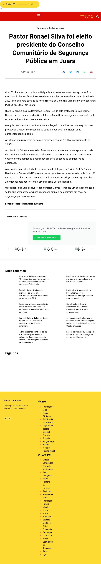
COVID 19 (47, 535)
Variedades (48, 463)
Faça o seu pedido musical (48, 428)
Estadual (47, 516)
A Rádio (46, 448)
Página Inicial (49, 451)
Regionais (47, 491)
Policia (46, 504)
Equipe (46, 444)
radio (45, 410)
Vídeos (46, 460)
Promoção (47, 501)
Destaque (53, 28)
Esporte (46, 519)
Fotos (45, 513)
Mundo (46, 507)
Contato (46, 435)
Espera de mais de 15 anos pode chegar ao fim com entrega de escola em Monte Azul (80, 334)
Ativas (46, 551)
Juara (61, 28)
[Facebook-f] (5, 418)
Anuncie (46, 438)
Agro (45, 554)
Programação (49, 441)
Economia (47, 529)
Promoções (48, 407)
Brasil (45, 538)
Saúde (46, 478)
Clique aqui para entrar (46, 237)
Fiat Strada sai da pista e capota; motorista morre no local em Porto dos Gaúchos (80, 279)
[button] (39, 15)
